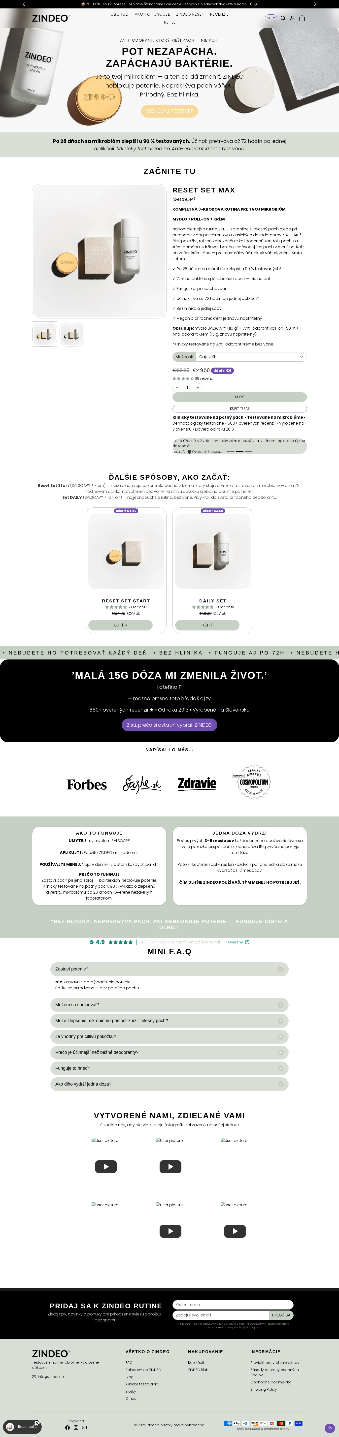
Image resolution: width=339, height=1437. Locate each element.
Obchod (119, 14)
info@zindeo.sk (51, 1376)
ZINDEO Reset (190, 14)
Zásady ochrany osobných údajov (274, 1372)
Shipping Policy (263, 1389)
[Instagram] (76, 1427)
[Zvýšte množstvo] (197, 387)
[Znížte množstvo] (176, 387)
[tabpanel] (169, 570)
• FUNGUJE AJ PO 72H (247, 653)
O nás (131, 1398)
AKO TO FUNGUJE (152, 14)
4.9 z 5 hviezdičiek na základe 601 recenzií (180, 942)
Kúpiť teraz (240, 408)
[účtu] (292, 18)
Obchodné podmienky (270, 1382)
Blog (130, 1377)
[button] (283, 18)
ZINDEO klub (198, 1369)
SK (269, 18)
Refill (169, 22)
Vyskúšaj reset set (169, 111)
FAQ (129, 1362)
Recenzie (219, 14)
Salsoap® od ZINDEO (143, 1369)
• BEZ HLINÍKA (178, 653)
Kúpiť (119, 625)
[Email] (84, 1427)
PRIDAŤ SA (281, 1315)
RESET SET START (126, 600)
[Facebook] (67, 1427)
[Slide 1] (231, 451)
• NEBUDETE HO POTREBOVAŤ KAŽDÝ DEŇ (75, 653)
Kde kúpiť (196, 1362)
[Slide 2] (239, 451)
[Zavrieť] (37, 1423)
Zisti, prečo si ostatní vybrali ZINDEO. (169, 724)
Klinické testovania (142, 1384)
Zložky (131, 1391)
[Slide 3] (248, 451)
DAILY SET (213, 600)
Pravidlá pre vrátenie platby (274, 1362)
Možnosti (184, 357)
